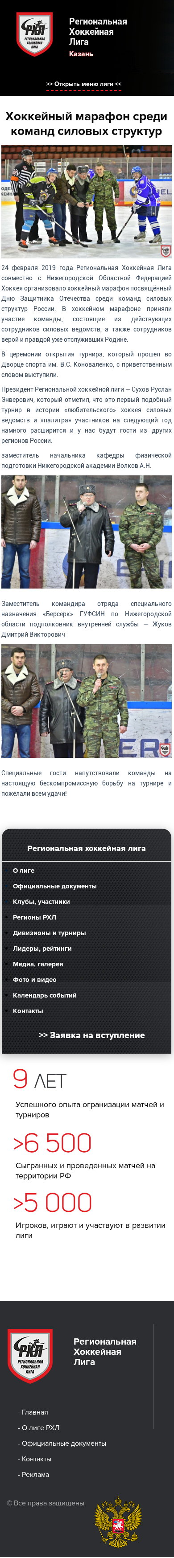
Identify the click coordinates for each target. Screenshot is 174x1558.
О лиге (23, 871)
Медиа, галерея (38, 964)
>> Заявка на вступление (92, 1035)
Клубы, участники (41, 902)
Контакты (28, 1011)
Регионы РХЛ (34, 917)
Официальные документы (55, 886)
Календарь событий (45, 995)
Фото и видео (35, 980)
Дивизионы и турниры (49, 933)
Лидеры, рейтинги (42, 949)
